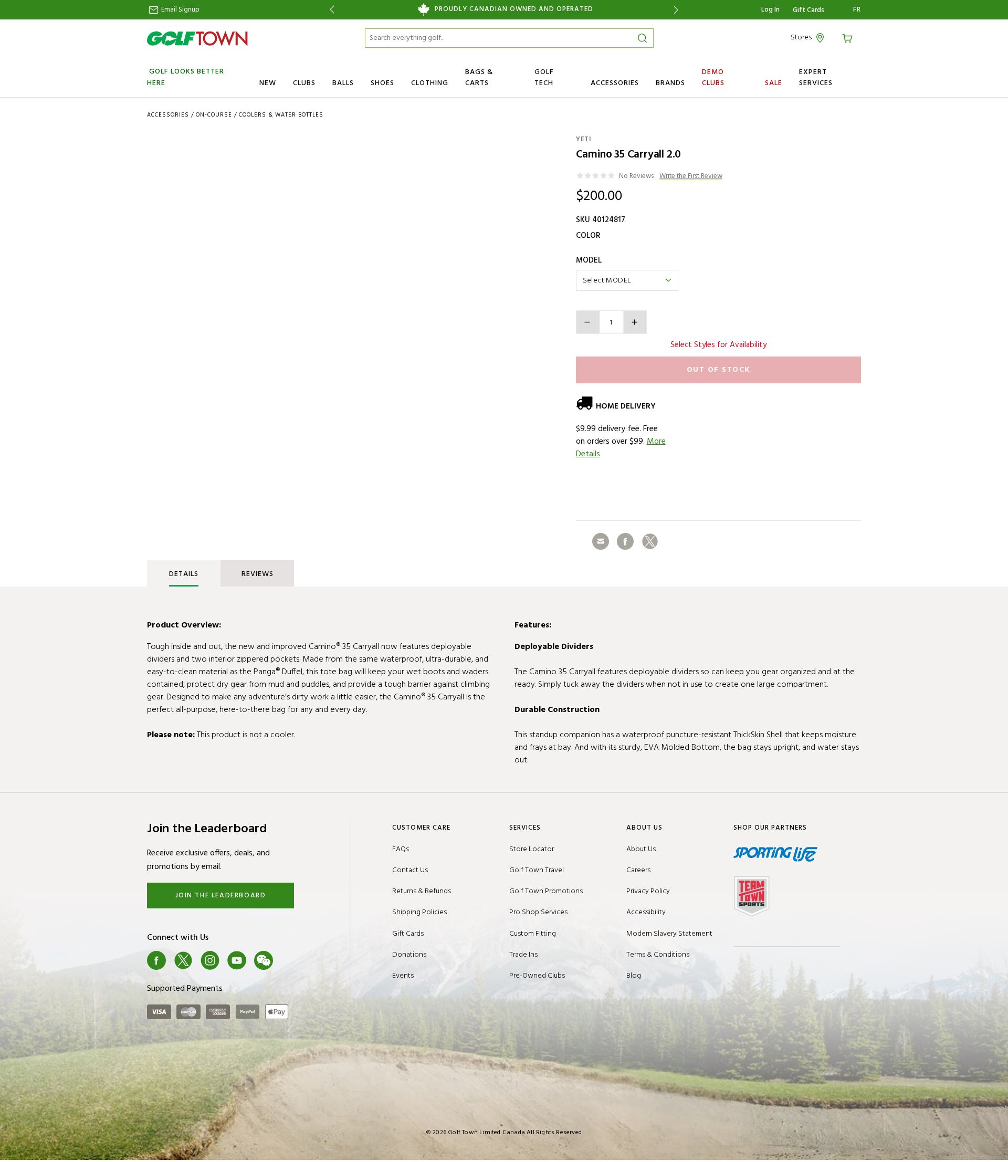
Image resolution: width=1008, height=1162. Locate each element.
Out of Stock (718, 370)
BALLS (343, 83)
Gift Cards (808, 10)
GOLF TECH (544, 77)
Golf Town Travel (536, 870)
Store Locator (531, 849)
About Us (641, 849)
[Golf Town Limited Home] (197, 38)
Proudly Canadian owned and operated (514, 9)
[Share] (600, 541)
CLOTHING (429, 83)
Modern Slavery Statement (669, 934)
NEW (267, 83)
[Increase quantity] (635, 322)
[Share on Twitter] (650, 541)
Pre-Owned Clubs (537, 976)
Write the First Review (690, 176)
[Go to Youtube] (236, 960)
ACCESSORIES (615, 83)
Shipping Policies (419, 912)
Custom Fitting (532, 934)
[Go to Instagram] (210, 960)
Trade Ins (523, 955)
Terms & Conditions (657, 955)
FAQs (400, 849)
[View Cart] (849, 37)
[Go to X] (183, 960)
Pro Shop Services (538, 912)
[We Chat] (263, 960)
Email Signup (180, 9)
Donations (409, 955)
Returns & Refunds (421, 891)
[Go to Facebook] (156, 960)
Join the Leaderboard (220, 895)
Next (678, 9)
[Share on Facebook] (625, 541)
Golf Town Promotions (546, 891)
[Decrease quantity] (588, 322)
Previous (330, 9)
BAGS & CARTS (479, 77)
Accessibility (646, 912)
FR (857, 10)
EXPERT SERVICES (816, 77)
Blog (633, 976)
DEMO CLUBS (713, 77)
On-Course (214, 115)
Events (403, 976)
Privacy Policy (648, 891)
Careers (638, 870)
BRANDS (670, 83)
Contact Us (410, 870)
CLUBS (304, 83)
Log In (770, 9)
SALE (773, 83)
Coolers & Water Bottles (281, 115)
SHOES (382, 83)
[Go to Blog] (290, 960)
